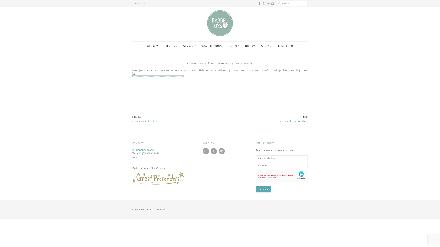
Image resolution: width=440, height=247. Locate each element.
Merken (188, 46)
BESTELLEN (139, 3)
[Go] (279, 3)
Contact (267, 46)
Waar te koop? (211, 46)
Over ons (170, 46)
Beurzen (234, 46)
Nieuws (250, 46)
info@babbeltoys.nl (143, 149)
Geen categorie (245, 63)
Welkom (152, 46)
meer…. (136, 157)
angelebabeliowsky (220, 63)
